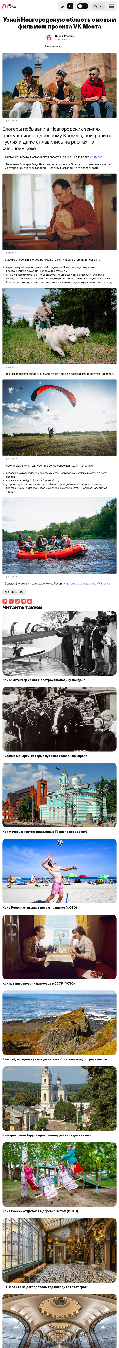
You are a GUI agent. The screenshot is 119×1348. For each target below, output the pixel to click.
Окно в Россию (64, 36)
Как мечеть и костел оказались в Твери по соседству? (45, 832)
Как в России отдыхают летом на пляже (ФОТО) (39, 907)
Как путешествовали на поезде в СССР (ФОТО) (38, 983)
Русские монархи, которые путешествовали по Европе (44, 756)
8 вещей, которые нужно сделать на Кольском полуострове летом (54, 1059)
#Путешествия (14, 592)
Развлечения (52, 46)
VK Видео (96, 157)
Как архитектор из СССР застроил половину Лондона (44, 680)
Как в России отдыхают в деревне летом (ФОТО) (40, 1211)
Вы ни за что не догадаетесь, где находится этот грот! (45, 1287)
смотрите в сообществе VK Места (87, 583)
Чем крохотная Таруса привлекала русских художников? (46, 1135)
